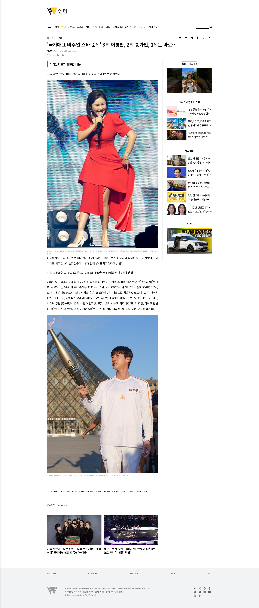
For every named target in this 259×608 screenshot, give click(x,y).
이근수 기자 (52, 50)
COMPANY (93, 573)
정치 (94, 27)
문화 (101, 27)
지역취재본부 (151, 27)
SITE (173, 573)
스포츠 (80, 27)
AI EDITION (136, 27)
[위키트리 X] (199, 588)
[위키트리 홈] (52, 14)
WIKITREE (52, 573)
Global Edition (120, 27)
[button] (180, 38)
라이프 (71, 27)
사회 (88, 27)
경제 (57, 27)
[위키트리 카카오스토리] (194, 592)
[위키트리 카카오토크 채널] (199, 592)
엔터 (63, 27)
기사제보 (51, 504)
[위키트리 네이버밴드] (194, 595)
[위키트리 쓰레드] (209, 588)
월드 (108, 27)
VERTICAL (134, 573)
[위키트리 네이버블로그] (204, 592)
